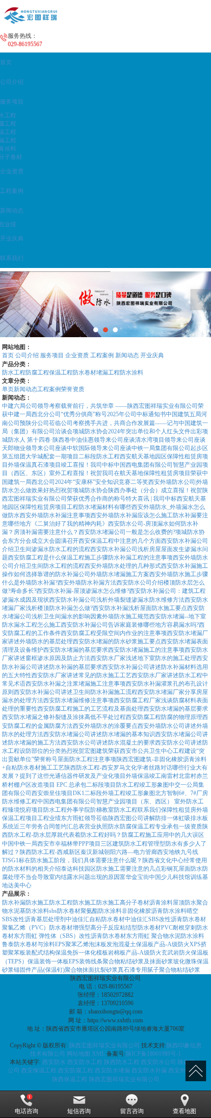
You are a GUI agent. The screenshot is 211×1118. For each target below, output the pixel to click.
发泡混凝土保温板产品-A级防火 (147, 944)
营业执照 (96, 826)
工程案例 (102, 355)
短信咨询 (79, 1111)
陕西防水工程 (121, 1062)
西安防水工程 (85, 1062)
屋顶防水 (184, 902)
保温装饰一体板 (48, 961)
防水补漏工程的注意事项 (140, 557)
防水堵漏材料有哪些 (105, 507)
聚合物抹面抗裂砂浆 (91, 969)
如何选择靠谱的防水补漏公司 (52, 574)
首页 (8, 355)
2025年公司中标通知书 (136, 414)
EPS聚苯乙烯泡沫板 (80, 944)
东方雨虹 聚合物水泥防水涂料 (165, 935)
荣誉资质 (72, 389)
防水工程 (14, 372)
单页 (8, 389)
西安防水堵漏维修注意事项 (78, 700)
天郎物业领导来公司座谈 (34, 448)
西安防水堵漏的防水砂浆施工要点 (117, 641)
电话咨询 (26, 1111)
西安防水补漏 (149, 1070)
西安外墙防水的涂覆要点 (105, 725)
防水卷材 (84, 372)
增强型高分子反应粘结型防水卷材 (117, 927)
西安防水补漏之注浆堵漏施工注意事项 (76, 683)
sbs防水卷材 (64, 910)
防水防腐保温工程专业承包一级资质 (155, 826)
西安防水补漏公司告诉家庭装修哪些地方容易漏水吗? (130, 624)
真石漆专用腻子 (138, 969)
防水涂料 (131, 372)
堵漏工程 (108, 372)
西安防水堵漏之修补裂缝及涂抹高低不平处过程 (64, 717)
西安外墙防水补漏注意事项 (55, 515)
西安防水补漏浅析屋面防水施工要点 (140, 608)
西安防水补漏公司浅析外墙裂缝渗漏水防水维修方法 (117, 599)
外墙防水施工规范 (125, 616)
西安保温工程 (38, 1070)
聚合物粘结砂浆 (179, 969)
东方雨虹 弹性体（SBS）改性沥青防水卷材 (70, 935)
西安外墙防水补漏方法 (86, 582)
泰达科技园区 (78, 868)
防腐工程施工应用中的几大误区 (163, 834)
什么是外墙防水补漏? (29, 582)
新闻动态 (127, 355)
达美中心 (19, 885)
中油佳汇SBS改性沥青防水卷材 (165, 919)
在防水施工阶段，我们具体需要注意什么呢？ (83, 860)
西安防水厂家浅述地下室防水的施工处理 (143, 658)
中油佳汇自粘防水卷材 (95, 919)
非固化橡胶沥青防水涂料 (154, 910)
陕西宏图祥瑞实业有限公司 (104, 1045)
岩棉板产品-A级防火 (134, 952)
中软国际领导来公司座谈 (99, 448)
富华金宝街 (134, 877)
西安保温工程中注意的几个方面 (120, 540)
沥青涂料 (161, 902)
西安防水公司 (158, 1062)
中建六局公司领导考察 (31, 405)
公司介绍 (27, 355)
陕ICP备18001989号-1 (153, 1053)
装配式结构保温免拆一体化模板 (67, 952)
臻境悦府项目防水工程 (37, 809)
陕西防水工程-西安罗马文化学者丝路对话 (118, 767)
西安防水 (54, 1062)
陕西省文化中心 (163, 860)
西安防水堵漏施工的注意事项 (146, 649)
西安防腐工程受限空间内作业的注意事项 (114, 633)
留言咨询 (132, 1111)
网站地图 (78, 1053)
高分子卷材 (134, 902)
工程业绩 (49, 818)
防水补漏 (14, 902)
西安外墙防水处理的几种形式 (122, 565)
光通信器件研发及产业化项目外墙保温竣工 (105, 775)
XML (98, 1053)
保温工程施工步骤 (84, 557)
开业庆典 (152, 355)
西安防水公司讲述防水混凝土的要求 (108, 742)
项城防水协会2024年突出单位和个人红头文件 (131, 431)
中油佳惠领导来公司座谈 (102, 439)
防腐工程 (37, 372)
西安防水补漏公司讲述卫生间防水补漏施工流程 (75, 692)
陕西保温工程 (69, 1079)
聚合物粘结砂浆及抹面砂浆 (138, 961)
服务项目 (52, 355)
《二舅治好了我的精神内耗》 (69, 523)
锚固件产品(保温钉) (39, 969)
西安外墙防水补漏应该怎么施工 (131, 515)
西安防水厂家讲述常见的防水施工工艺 (81, 675)
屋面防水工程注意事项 (86, 759)
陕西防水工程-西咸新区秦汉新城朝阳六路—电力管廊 (88, 852)
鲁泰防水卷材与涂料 (28, 944)
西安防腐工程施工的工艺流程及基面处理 (90, 708)
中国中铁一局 (19, 843)
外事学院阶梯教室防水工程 (102, 809)
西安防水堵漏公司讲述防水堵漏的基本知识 (99, 734)
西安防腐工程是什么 (34, 557)
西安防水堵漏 (112, 1070)
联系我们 (149, 809)
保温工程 (61, 372)
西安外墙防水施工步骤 (178, 574)
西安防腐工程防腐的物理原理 (164, 717)
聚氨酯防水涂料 (101, 910)
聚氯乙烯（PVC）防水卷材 (37, 927)
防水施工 (37, 902)
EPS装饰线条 (86, 961)
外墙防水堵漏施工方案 (119, 574)
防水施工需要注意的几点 (128, 868)
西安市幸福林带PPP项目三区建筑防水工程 (92, 843)
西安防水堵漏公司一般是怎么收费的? (127, 532)
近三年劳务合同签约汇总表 (49, 826)
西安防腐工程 (75, 1070)
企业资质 (77, 355)
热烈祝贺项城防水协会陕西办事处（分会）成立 (111, 490)
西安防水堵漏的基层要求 (75, 649)
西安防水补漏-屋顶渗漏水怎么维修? (82, 590)
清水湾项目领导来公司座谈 (170, 439)
